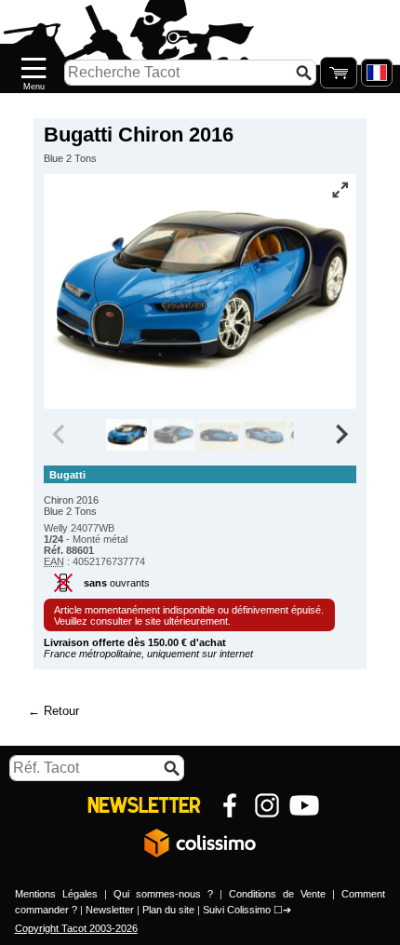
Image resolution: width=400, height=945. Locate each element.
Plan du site (168, 909)
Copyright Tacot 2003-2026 (76, 928)
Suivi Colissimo (237, 909)
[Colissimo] (200, 842)
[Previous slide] (59, 435)
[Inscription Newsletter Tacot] (144, 805)
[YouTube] (304, 805)
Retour (61, 711)
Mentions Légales (56, 893)
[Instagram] (267, 805)
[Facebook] (229, 805)
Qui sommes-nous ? (163, 893)
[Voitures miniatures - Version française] (377, 73)
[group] (127, 435)
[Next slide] (340, 435)
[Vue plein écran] (340, 190)
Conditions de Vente (277, 893)
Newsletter (110, 909)
